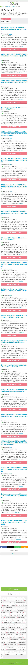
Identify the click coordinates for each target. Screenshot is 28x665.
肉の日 (12, 637)
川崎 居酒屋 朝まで (18, 622)
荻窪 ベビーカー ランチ (13, 634)
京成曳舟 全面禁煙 (11, 632)
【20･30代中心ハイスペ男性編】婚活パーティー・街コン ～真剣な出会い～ (14, 108)
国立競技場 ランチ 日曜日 (15, 627)
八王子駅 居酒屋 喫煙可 (10, 617)
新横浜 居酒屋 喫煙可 (10, 647)
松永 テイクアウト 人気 (16, 612)
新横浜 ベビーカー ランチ (11, 654)
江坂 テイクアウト (7, 622)
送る (18, 547)
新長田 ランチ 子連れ (7, 598)
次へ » (14, 554)
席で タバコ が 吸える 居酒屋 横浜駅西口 (14, 600)
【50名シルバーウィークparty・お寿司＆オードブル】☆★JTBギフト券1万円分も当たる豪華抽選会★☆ (14, 495)
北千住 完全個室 (8, 607)
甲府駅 (10, 34)
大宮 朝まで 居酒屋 (12, 642)
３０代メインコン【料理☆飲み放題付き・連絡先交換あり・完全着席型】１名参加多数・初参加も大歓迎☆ (14, 160)
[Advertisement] (14, 571)
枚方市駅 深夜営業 (7, 610)
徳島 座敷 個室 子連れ (14, 629)
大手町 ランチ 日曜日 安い (10, 644)
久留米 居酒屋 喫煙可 (18, 610)
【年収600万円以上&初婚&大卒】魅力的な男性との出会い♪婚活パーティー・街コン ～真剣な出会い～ (14, 213)
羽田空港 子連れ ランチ (16, 625)
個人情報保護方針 (17, 662)
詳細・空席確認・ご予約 (14, 49)
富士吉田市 (8, 21)
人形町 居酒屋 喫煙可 (20, 603)
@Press (24, 662)
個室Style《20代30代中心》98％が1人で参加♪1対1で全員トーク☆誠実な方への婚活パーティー (14, 316)
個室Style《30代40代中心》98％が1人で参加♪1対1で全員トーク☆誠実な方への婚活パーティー (14, 341)
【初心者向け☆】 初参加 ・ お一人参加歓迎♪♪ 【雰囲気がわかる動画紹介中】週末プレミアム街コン (14, 29)
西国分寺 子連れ (15, 652)
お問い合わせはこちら (15, 589)
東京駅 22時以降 (14, 639)
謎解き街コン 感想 (15, 615)
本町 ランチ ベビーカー (19, 620)
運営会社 (4, 662)
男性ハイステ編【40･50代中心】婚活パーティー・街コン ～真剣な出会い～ (14, 238)
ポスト (11, 547)
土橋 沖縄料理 (21, 617)
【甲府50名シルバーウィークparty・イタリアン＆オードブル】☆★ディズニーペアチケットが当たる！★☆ (14, 522)
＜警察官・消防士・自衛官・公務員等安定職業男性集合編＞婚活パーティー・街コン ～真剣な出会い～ (14, 55)
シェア (4, 547)
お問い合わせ (10, 662)
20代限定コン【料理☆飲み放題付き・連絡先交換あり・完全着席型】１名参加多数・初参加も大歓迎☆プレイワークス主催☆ (14, 133)
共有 (25, 547)
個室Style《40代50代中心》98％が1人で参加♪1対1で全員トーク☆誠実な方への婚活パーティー (14, 390)
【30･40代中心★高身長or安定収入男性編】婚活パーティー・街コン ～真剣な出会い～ (14, 366)
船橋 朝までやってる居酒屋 (9, 605)
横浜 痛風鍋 (19, 637)
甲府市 (2, 21)
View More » (20, 46)
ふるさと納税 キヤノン (20, 607)
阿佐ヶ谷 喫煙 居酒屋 (11, 649)
